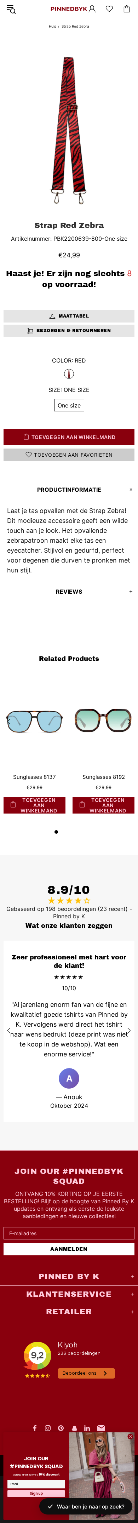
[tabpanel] (34, 751)
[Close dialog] (130, 1436)
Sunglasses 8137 (34, 777)
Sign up (36, 1493)
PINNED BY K (69, 9)
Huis (52, 26)
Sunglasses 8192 (103, 777)
